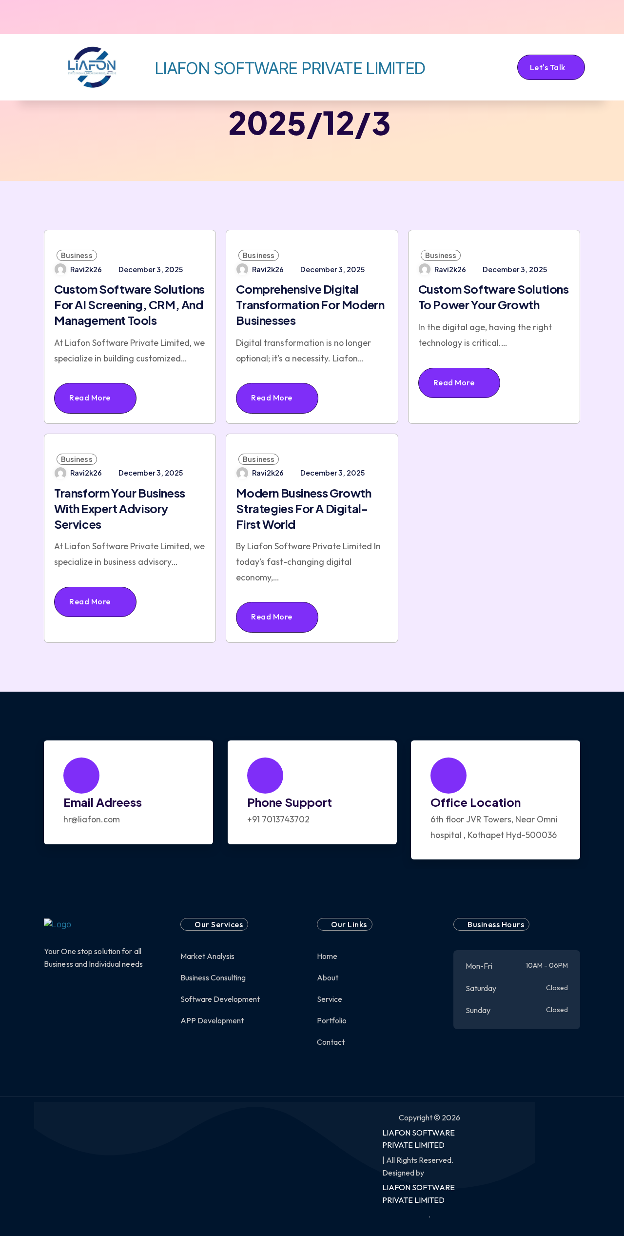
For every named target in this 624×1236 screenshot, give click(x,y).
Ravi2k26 (86, 269)
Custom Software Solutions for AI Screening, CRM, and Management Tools (129, 304)
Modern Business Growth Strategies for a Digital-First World (303, 508)
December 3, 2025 (150, 269)
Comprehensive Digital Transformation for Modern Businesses (310, 304)
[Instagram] (93, 17)
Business (77, 255)
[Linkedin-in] (122, 17)
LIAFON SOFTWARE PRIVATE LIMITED (418, 1139)
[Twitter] (65, 17)
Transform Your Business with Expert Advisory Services (119, 508)
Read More (90, 397)
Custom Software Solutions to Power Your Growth (493, 296)
